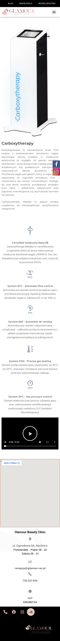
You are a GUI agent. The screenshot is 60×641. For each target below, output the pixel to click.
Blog (10, 3)
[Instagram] (22, 612)
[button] (54, 11)
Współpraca (25, 3)
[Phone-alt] (5, 612)
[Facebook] (14, 612)
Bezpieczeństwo (46, 3)
